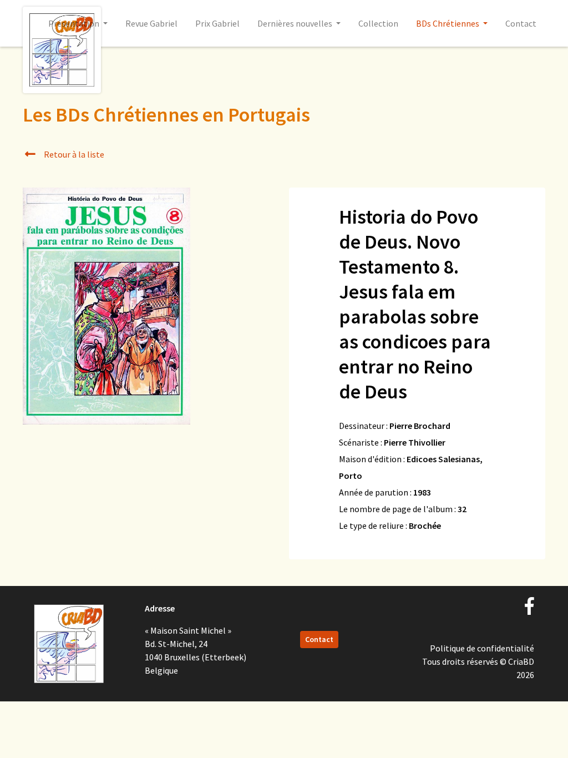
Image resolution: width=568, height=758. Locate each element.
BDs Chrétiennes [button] (448, 23)
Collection (378, 23)
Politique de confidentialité (482, 648)
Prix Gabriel (217, 23)
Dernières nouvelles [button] (295, 23)
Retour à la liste (73, 154)
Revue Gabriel (151, 23)
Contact (520, 23)
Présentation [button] (74, 23)
